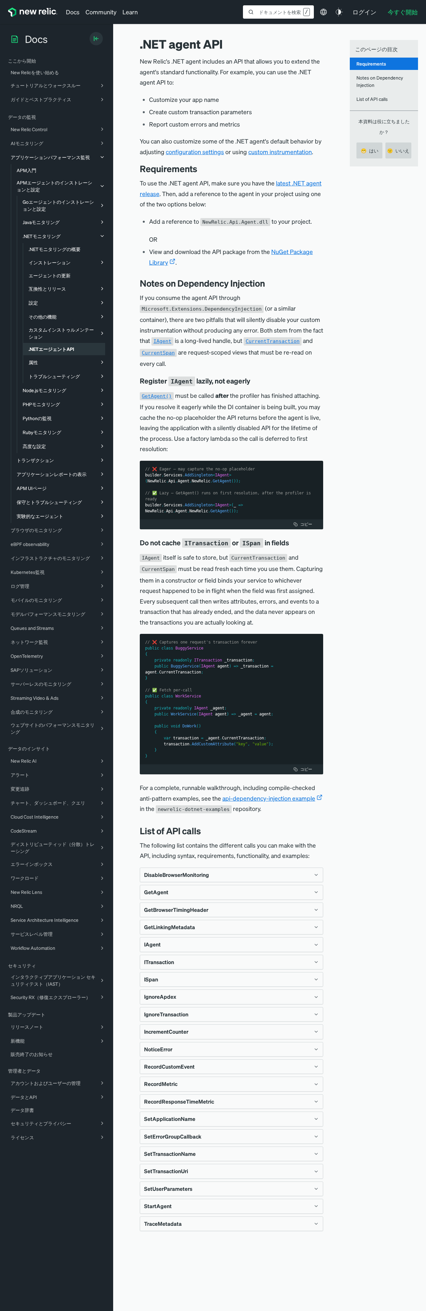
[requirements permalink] (200, 168)
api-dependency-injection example (268, 798)
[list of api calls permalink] (204, 831)
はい (369, 150)
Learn (130, 12)
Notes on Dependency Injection (379, 81)
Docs (73, 12)
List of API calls (372, 99)
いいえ (398, 150)
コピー (306, 524)
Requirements (371, 64)
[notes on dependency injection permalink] (268, 283)
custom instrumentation (280, 151)
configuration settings (195, 151)
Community (101, 12)
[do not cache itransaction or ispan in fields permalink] (292, 543)
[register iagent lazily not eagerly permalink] (253, 381)
